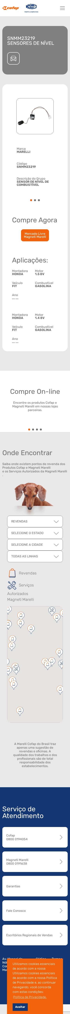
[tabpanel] (35, 166)
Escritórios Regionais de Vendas (29, 935)
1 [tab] (31, 200)
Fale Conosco (16, 911)
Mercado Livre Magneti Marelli (35, 235)
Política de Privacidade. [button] (30, 997)
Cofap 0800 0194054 (17, 837)
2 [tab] (35, 200)
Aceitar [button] (20, 1007)
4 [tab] (41, 429)
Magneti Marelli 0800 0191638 (17, 861)
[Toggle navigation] (62, 8)
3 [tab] (39, 200)
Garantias (13, 886)
